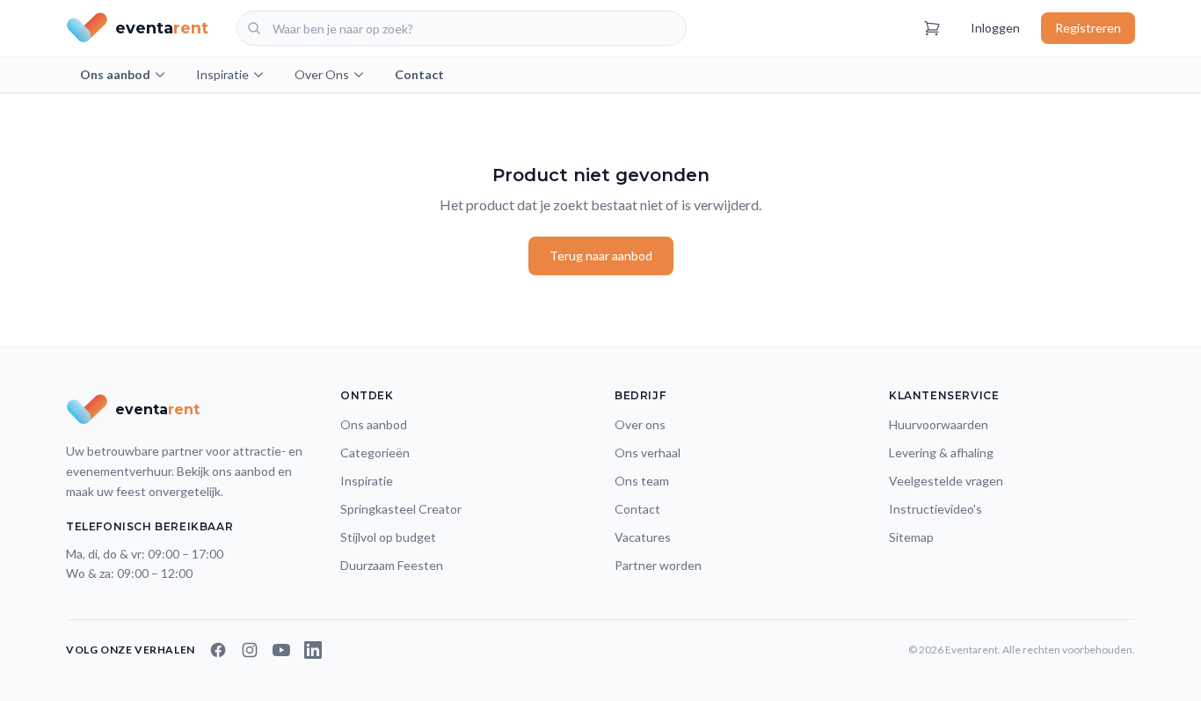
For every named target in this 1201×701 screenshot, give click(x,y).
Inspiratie (222, 74)
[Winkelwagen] (932, 28)
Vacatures (643, 536)
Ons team (642, 480)
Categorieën (375, 452)
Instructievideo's (935, 508)
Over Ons (322, 74)
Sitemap (911, 536)
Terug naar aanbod (601, 255)
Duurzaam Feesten (391, 565)
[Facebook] (218, 650)
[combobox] (462, 28)
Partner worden (658, 565)
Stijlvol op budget (388, 536)
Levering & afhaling (941, 452)
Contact (419, 74)
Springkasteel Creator (401, 508)
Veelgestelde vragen (946, 480)
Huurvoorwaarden (938, 424)
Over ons (640, 424)
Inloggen (995, 27)
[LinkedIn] (313, 650)
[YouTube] (281, 650)
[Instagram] (249, 650)
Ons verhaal (648, 452)
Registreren (1088, 27)
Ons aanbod (115, 74)
